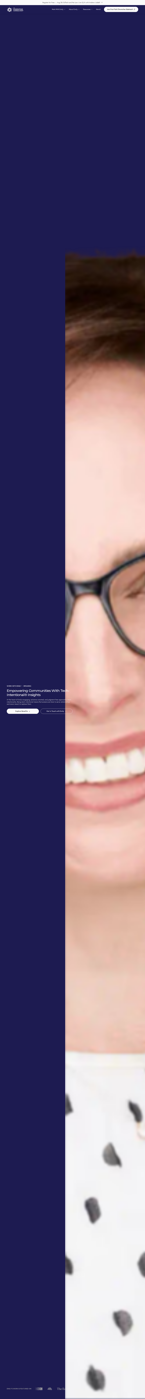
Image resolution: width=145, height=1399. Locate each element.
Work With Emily (14, 686)
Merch (98, 9)
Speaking (27, 686)
